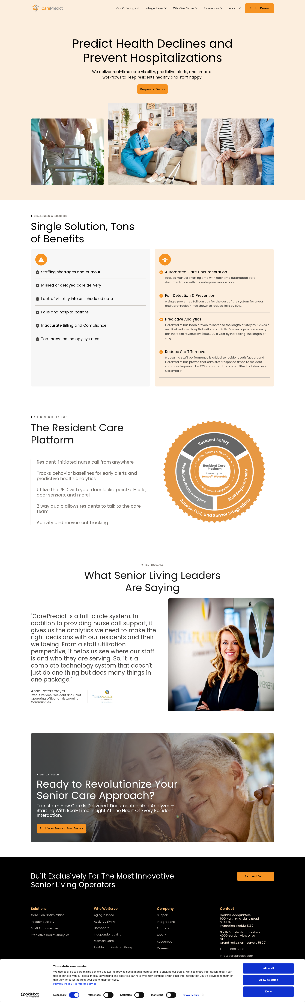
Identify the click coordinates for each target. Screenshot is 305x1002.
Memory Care (104, 941)
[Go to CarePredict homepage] (48, 8)
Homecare (101, 928)
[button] (128, 8)
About (161, 935)
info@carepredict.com (236, 956)
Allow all (268, 968)
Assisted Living (104, 922)
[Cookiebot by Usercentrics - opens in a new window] (29, 995)
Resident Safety (42, 922)
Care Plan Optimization (47, 915)
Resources (164, 942)
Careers (163, 948)
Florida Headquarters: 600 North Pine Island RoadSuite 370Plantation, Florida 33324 (239, 920)
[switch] (108, 995)
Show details (191, 995)
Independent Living (107, 934)
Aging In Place (104, 915)
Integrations (166, 922)
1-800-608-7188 (232, 949)
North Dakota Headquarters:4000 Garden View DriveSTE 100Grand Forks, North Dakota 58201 (243, 938)
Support (163, 915)
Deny (268, 991)
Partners (163, 928)
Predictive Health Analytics (50, 935)
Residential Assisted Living (113, 947)
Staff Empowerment (46, 928)
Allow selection (268, 979)
